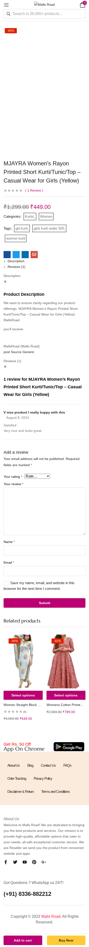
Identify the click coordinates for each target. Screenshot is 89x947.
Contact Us (48, 765)
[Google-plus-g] (44, 862)
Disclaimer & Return (20, 791)
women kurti (15, 238)
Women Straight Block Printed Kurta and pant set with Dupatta (23, 705)
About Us (13, 765)
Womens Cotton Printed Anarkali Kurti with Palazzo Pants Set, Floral (66, 705)
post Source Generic (19, 352)
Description (16, 261)
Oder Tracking (16, 778)
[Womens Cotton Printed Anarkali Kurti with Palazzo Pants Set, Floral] (66, 661)
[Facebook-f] (6, 862)
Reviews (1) (16, 267)
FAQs (67, 765)
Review (34, 190)
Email (9, 562)
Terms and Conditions (55, 791)
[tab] (46, 261)
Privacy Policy (43, 778)
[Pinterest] (34, 862)
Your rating (13, 476)
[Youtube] (25, 862)
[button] (81, 4)
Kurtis (29, 216)
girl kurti (21, 228)
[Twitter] (15, 862)
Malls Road (51, 916)
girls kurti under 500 (49, 228)
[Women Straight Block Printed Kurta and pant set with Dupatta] (23, 661)
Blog (30, 765)
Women (46, 216)
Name (9, 542)
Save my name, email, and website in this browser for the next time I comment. (39, 586)
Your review (13, 484)
